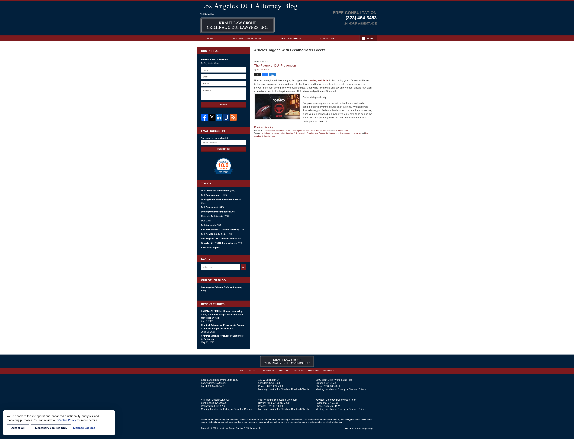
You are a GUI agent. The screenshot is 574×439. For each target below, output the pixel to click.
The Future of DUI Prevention (275, 65)
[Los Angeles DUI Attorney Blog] (287, 6)
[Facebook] (204, 117)
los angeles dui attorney (350, 133)
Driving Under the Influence (275, 130)
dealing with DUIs (319, 80)
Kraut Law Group (291, 38)
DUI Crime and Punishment (318, 130)
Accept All (18, 428)
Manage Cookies (84, 428)
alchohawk (266, 133)
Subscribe (223, 149)
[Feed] (233, 117)
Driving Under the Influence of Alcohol (221, 201)
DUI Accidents (211, 225)
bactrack (302, 133)
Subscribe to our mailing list (214, 138)
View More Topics (210, 247)
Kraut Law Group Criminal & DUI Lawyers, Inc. (241, 428)
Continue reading (264, 127)
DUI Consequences (296, 130)
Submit (223, 104)
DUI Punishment (341, 130)
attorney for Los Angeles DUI (284, 133)
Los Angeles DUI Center (247, 38)
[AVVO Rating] (223, 166)
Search (243, 267)
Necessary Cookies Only (51, 428)
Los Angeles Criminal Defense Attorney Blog (221, 289)
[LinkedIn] (219, 117)
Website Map (313, 371)
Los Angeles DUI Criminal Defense (221, 238)
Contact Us (327, 38)
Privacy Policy (267, 371)
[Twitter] (211, 117)
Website (253, 371)
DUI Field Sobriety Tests (216, 234)
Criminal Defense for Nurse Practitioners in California (222, 337)
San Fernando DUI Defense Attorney (223, 229)
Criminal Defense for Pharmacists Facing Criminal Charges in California (222, 327)
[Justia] (226, 117)
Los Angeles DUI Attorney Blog (237, 23)
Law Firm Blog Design (358, 428)
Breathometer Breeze (316, 133)
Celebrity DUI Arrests (215, 216)
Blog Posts (328, 371)
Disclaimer (283, 371)
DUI (206, 220)
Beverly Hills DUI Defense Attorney (221, 243)
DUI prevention (332, 133)
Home (210, 38)
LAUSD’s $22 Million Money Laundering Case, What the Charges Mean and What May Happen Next (222, 314)
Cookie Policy (67, 420)
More (370, 38)
